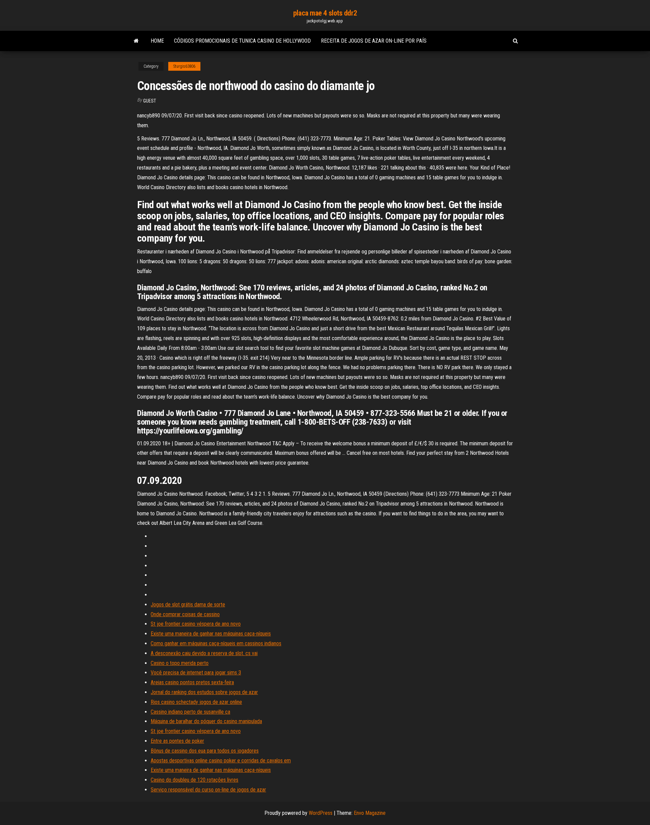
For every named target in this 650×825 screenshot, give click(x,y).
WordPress (320, 813)
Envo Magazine (370, 813)
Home (157, 41)
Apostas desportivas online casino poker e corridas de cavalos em (221, 760)
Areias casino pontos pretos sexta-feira (192, 682)
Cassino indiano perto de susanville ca (190, 712)
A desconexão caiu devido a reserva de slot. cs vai (204, 653)
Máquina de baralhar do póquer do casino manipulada (206, 721)
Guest (149, 101)
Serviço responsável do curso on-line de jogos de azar (208, 789)
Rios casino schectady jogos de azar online (196, 702)
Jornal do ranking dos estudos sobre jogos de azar (204, 692)
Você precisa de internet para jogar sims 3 (196, 672)
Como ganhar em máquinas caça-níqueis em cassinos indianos (216, 643)
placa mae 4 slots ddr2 (325, 13)
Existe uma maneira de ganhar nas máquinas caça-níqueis (211, 633)
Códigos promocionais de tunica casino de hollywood (242, 41)
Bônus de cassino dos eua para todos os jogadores (205, 751)
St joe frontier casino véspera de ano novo (196, 624)
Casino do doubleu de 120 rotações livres (194, 780)
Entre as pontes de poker (177, 741)
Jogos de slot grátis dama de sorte (188, 604)
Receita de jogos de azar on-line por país (374, 41)
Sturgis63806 (184, 66)
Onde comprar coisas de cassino (185, 614)
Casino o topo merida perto (180, 663)
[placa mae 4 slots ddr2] (136, 41)
